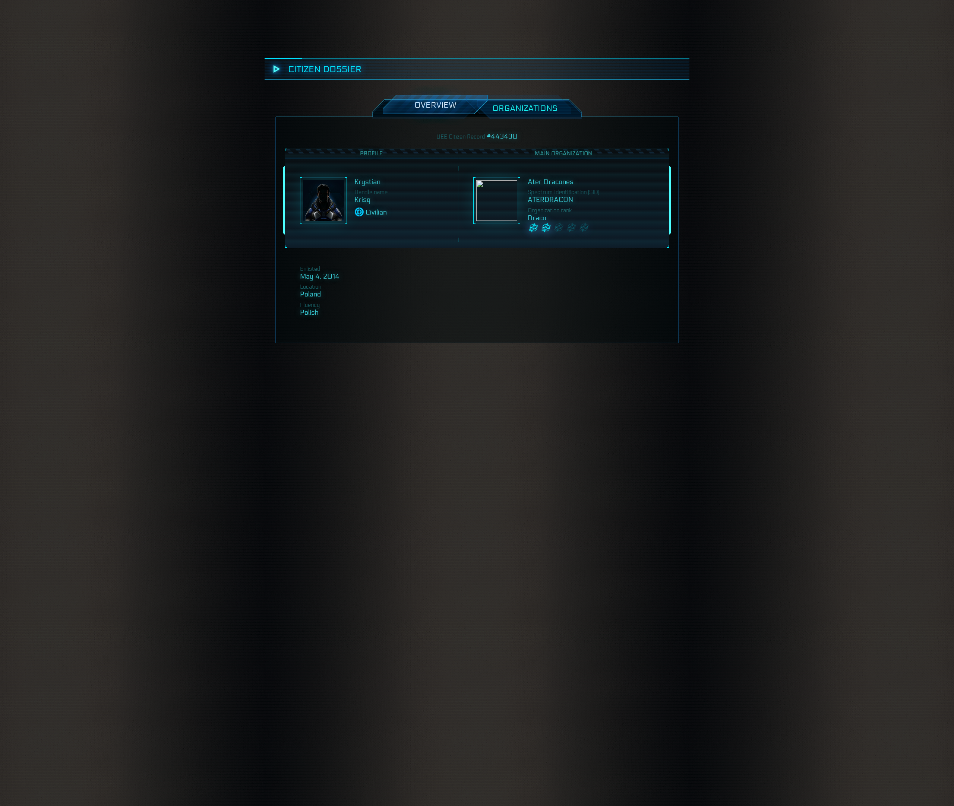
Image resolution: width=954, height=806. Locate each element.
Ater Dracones (551, 182)
